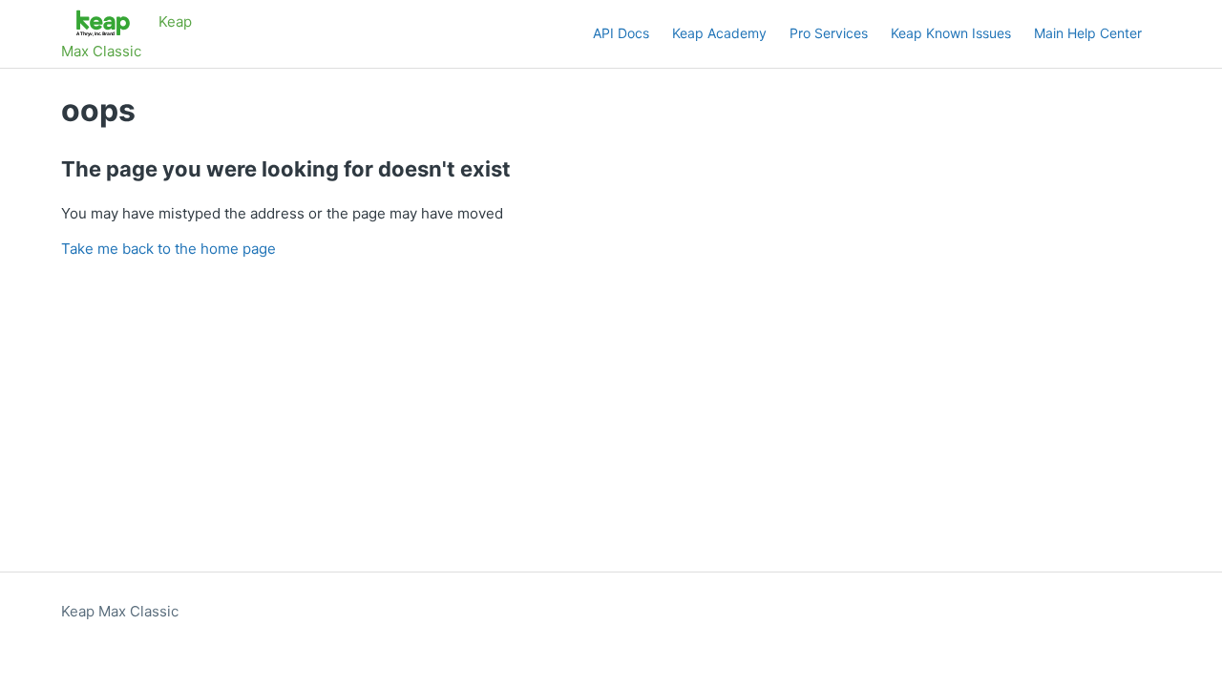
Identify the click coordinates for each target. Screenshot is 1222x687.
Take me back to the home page (168, 248)
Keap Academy (719, 33)
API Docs (621, 33)
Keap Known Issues (951, 33)
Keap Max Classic (120, 611)
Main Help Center (1088, 33)
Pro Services (829, 33)
